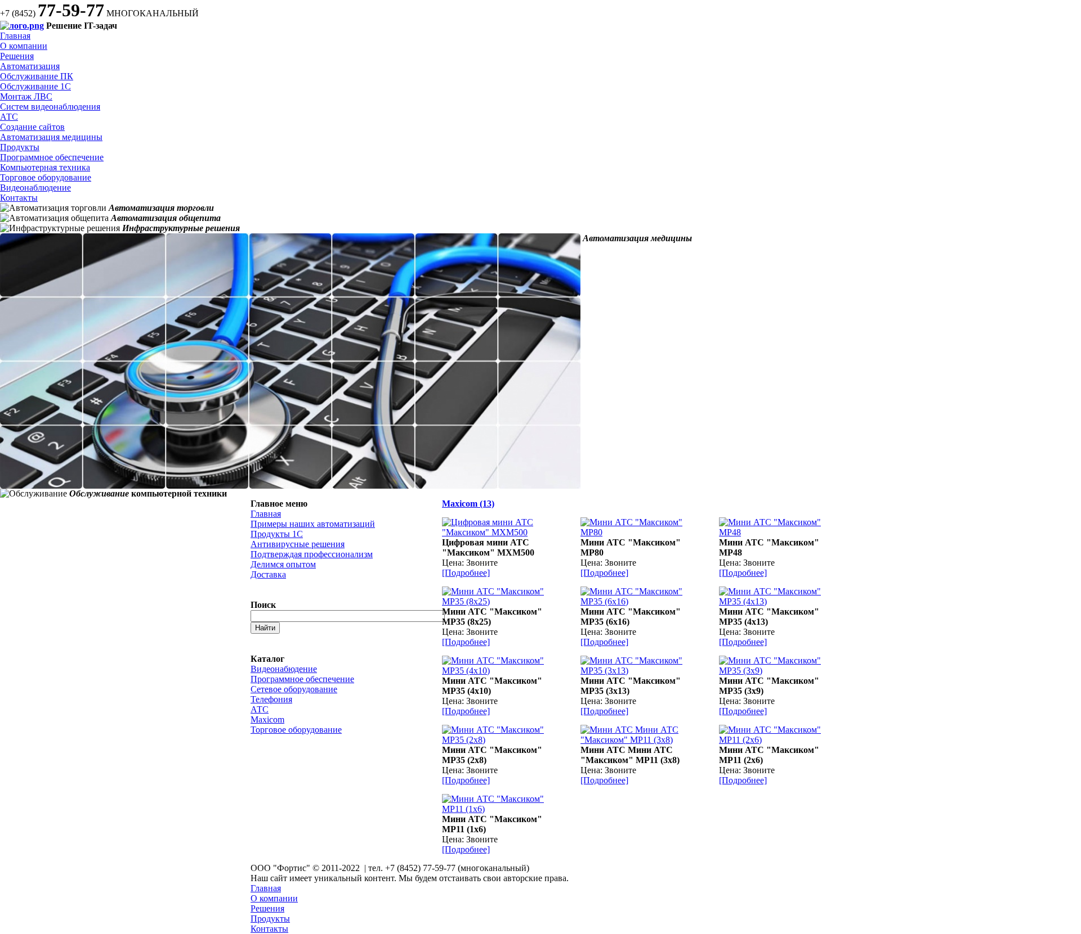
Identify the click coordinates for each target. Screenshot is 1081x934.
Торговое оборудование (45, 177)
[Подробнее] (466, 572)
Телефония (271, 699)
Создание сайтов (32, 127)
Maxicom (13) (468, 503)
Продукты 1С (277, 534)
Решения (17, 56)
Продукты (19, 147)
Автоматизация (30, 66)
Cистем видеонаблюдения (50, 106)
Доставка (268, 574)
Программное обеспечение (52, 157)
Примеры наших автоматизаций (313, 524)
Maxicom (267, 719)
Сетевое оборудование (294, 689)
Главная (15, 35)
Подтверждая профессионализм (312, 554)
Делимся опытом (283, 564)
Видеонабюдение (284, 669)
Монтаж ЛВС (26, 96)
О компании (23, 46)
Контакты (19, 197)
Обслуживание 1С (35, 86)
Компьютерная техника (45, 167)
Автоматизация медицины (51, 137)
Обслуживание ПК (36, 76)
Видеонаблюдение (35, 187)
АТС (9, 116)
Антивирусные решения (298, 544)
